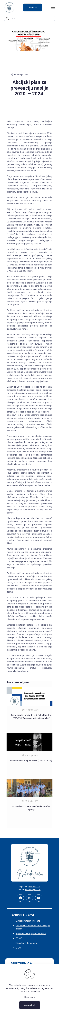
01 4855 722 (34, 886)
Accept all (29, 1004)
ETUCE (19, 938)
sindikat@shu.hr (32, 889)
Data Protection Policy (29, 991)
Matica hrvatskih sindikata (28, 921)
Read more (29, 997)
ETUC (18, 948)
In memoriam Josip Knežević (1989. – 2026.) (31, 760)
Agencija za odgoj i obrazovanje (31, 933)
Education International (26, 943)
